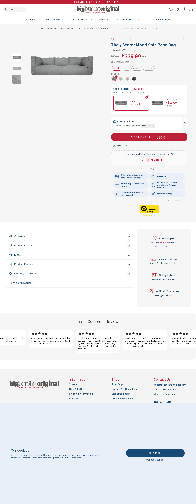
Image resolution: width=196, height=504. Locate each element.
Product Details (23, 245)
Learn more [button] (76, 457)
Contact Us (75, 398)
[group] (114, 78)
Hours (101, 2)
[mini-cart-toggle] (191, 9)
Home (42, 28)
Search (73, 384)
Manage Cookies (154, 460)
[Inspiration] (178, 9)
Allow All (155, 453)
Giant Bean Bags (120, 393)
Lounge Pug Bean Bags (124, 389)
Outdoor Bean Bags (122, 398)
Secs (119, 2)
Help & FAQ (75, 389)
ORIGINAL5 (156, 160)
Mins (110, 2)
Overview (19, 236)
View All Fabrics (22, 282)
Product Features (24, 264)
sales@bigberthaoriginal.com (170, 384)
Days (93, 2)
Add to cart (149, 137)
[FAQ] (184, 9)
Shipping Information (81, 393)
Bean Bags (117, 384)
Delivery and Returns (26, 273)
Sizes (17, 254)
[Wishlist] (171, 9)
